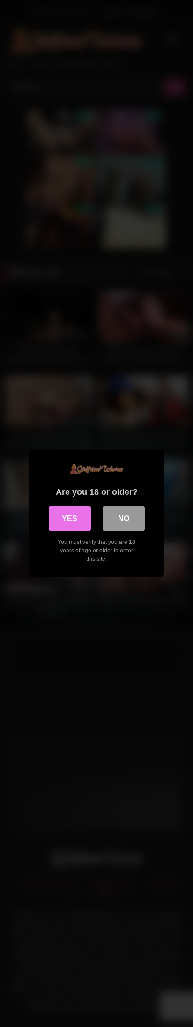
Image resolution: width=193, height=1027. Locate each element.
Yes (69, 518)
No (123, 518)
